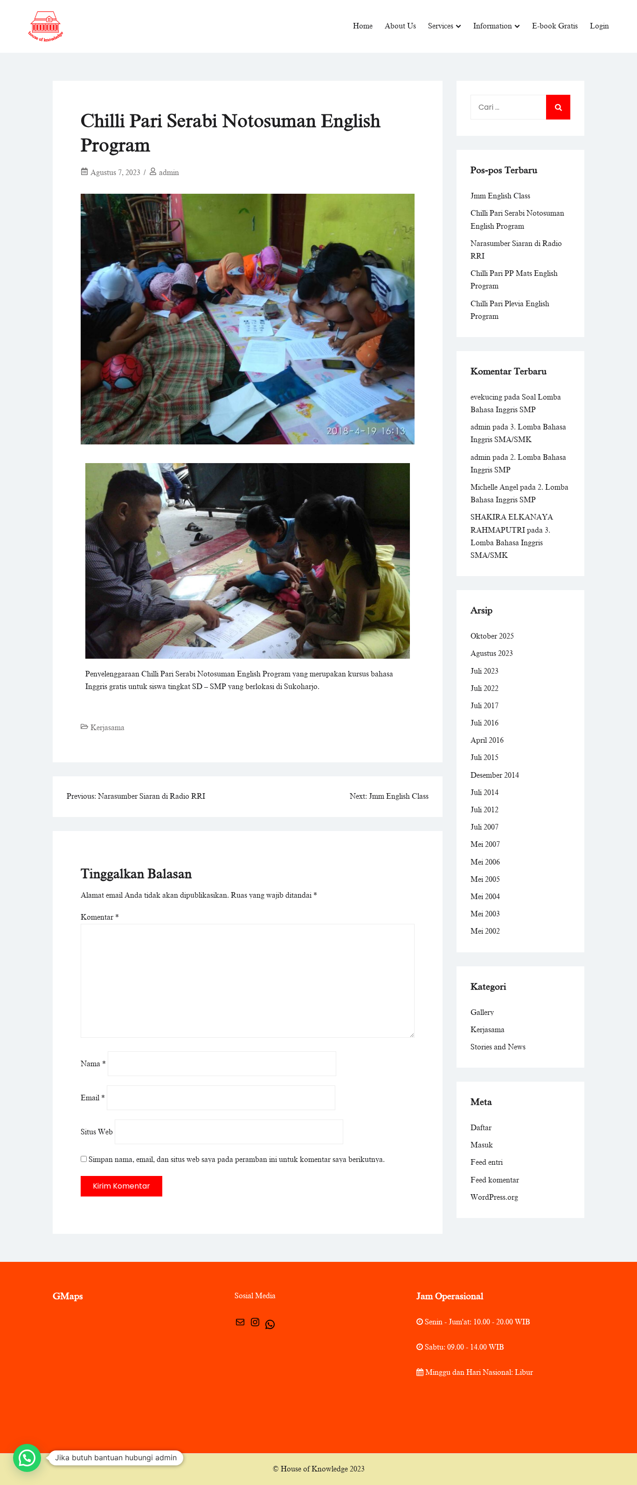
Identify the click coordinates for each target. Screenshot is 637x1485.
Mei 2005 (485, 879)
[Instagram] (255, 1325)
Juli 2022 (485, 688)
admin (169, 173)
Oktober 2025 (492, 636)
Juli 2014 (485, 792)
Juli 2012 (485, 810)
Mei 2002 (485, 931)
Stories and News (498, 1047)
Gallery (482, 1012)
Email (93, 1098)
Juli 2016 (485, 723)
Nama (93, 1064)
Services (440, 26)
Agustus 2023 (492, 653)
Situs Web (97, 1132)
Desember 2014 (495, 775)
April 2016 (487, 740)
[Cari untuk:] (520, 107)
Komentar (100, 917)
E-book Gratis (555, 26)
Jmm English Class (500, 196)
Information (492, 26)
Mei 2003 (485, 914)
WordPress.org (494, 1197)
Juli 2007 (485, 827)
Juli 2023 (485, 671)
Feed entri (487, 1162)
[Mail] (240, 1325)
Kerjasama (107, 728)
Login (599, 26)
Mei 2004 (485, 897)
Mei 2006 (485, 862)
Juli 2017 (485, 706)
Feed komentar (495, 1180)
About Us (400, 26)
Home (363, 26)
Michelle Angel (494, 487)
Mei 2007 (485, 844)
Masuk (482, 1145)
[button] (27, 1458)
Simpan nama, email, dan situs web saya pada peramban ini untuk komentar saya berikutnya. (237, 1159)
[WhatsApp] (270, 1327)
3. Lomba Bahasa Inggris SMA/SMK (510, 543)
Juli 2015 (485, 757)
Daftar (481, 1128)
